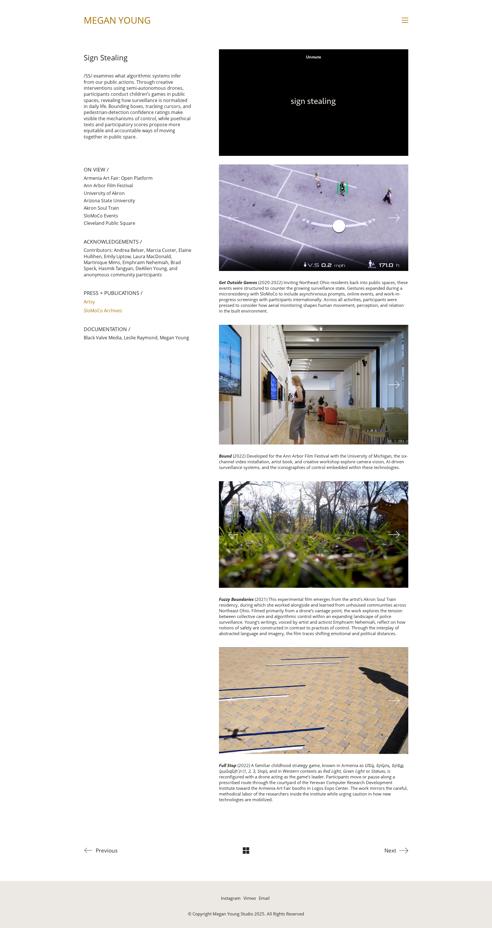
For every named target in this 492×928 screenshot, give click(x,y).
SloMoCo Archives (103, 311)
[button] (405, 20)
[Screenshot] (313, 217)
